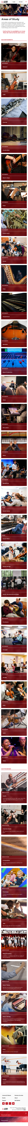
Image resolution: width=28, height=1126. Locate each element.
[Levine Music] (5, 1109)
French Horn (6, 233)
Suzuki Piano (6, 539)
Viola (4, 705)
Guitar (4, 261)
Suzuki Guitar (6, 511)
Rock (4, 1049)
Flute (4, 205)
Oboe (4, 400)
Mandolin (5, 344)
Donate (20, 2)
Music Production (7, 372)
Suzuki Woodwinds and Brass (11, 594)
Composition (6, 860)
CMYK (25, 1109)
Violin (4, 733)
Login (14, 2)
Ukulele (5, 677)
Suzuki (4, 1079)
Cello (4, 94)
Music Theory (6, 985)
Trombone (5, 622)
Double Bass (6, 150)
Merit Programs (7, 953)
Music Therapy (7, 1016)
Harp (4, 289)
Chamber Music (7, 829)
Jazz (4, 923)
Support (4, 1100)
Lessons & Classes (6, 1095)
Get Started (17, 1100)
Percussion (6, 428)
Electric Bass (6, 178)
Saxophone (6, 483)
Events (3, 1098)
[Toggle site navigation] (26, 2)
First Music (6, 892)
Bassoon (5, 67)
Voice (4, 761)
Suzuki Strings (6, 566)
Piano (4, 455)
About (16, 1098)
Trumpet (5, 650)
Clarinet (5, 122)
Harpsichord (6, 316)
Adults (4, 796)
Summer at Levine (19, 1095)
